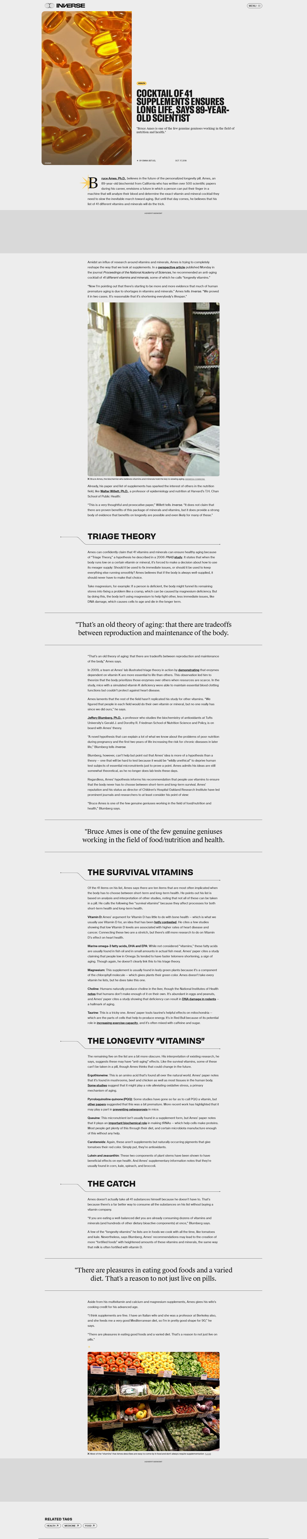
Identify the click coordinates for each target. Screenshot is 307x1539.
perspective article (171, 267)
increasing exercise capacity (117, 1023)
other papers (97, 1104)
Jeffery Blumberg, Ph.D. (104, 718)
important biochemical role (128, 1123)
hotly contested (165, 922)
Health (51, 1525)
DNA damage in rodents (199, 999)
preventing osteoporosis (130, 1109)
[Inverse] (71, 6)
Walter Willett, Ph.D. (114, 491)
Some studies (97, 1085)
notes (92, 994)
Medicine (70, 1525)
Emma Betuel (149, 160)
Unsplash (48, 163)
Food (88, 1525)
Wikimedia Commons (195, 479)
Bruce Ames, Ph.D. (113, 178)
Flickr (208, 1454)
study (178, 557)
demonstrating (188, 670)
